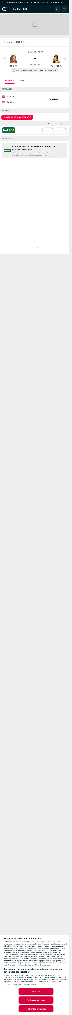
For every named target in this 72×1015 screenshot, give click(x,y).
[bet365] (8, 130)
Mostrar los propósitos (36, 1009)
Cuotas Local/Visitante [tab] (17, 117)
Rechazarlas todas (36, 1000)
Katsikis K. (56, 65)
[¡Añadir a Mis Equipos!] (4, 59)
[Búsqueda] (57, 9)
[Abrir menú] (64, 9)
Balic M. (13, 65)
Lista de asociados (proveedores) (20, 985)
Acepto (36, 991)
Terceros (55, 965)
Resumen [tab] (10, 80)
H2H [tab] (21, 80)
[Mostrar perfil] (13, 59)
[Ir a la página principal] (17, 9)
